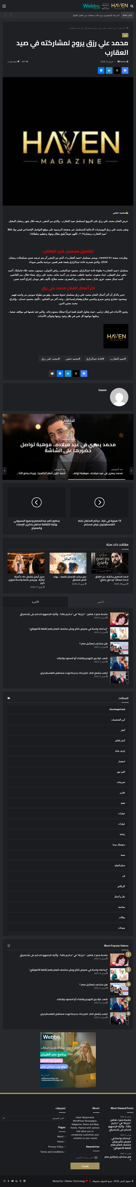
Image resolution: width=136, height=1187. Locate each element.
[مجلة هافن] (104, 5)
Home (60, 1141)
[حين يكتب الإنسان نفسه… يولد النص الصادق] (68, 563)
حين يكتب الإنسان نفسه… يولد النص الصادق (69, 578)
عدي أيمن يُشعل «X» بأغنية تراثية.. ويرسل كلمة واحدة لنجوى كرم (26, 580)
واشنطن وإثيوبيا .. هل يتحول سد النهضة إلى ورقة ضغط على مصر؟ (89, 15)
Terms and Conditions (52, 1152)
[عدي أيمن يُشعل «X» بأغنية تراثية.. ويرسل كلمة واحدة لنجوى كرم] (26, 563)
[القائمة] (4, 7)
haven (123, 61)
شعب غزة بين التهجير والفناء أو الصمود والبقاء (82, 658)
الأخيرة (35, 601)
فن (115, 28)
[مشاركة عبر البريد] (52, 373)
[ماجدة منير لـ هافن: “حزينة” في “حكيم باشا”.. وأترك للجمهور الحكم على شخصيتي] (119, 618)
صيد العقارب (117, 358)
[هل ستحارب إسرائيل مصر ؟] (119, 648)
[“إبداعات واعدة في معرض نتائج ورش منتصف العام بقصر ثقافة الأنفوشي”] (119, 633)
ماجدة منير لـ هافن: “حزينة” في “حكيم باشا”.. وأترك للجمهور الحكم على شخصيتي (63, 614)
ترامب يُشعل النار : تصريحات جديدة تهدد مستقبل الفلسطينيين (74, 673)
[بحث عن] (132, 7)
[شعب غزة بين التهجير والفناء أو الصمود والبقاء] (119, 663)
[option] (68, 447)
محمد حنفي (72, 358)
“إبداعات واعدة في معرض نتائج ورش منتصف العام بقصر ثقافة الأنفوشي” (68, 629)
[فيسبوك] (125, 70)
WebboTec (58, 1181)
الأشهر (100, 601)
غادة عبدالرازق (94, 358)
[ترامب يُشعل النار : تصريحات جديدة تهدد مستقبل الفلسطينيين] (119, 677)
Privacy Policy (56, 1146)
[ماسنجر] (101, 70)
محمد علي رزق (49, 358)
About (60, 1136)
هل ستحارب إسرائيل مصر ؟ (93, 643)
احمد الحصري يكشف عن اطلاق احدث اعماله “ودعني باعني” (111, 578)
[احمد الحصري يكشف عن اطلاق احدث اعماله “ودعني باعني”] (109, 563)
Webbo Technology (75, 1181)
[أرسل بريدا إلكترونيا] (119, 61)
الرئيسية (122, 28)
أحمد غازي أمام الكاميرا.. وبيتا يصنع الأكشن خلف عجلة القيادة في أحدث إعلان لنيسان (68, 447)
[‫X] (117, 70)
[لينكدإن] (109, 70)
